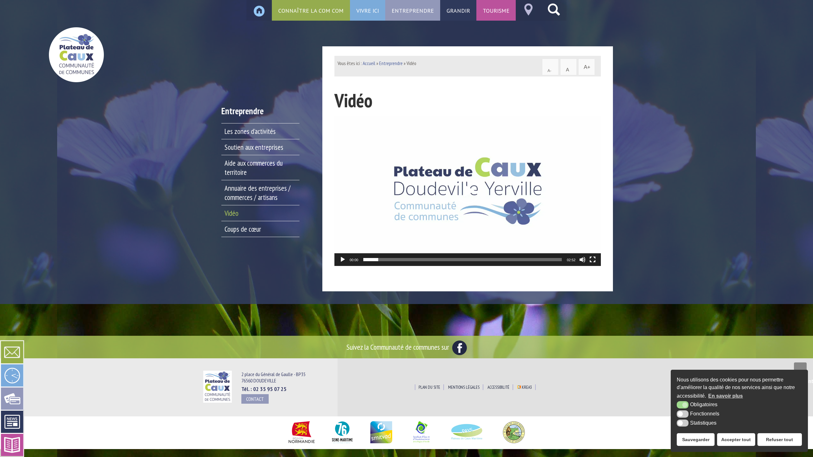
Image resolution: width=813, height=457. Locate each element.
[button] (467, 191)
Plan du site (429, 387)
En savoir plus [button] (725, 396)
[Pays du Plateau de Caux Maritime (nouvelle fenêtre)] (467, 443)
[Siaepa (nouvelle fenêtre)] (421, 443)
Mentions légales (464, 387)
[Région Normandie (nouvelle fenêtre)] (302, 443)
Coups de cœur (243, 229)
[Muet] (582, 259)
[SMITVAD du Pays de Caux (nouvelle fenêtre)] (381, 443)
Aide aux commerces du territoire (254, 167)
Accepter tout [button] (736, 439)
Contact (255, 399)
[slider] (462, 259)
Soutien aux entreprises (254, 147)
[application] (467, 191)
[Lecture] (342, 259)
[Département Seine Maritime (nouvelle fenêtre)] (342, 443)
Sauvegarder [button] (695, 439)
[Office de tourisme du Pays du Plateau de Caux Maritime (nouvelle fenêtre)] (513, 443)
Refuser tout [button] (779, 439)
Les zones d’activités (250, 131)
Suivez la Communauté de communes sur (398, 347)
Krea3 (526, 387)
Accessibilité (498, 387)
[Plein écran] (592, 259)
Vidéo (232, 213)
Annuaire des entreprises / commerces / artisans (258, 192)
